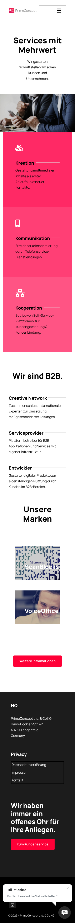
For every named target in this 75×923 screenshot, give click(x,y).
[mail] (12, 904)
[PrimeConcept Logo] (22, 9)
